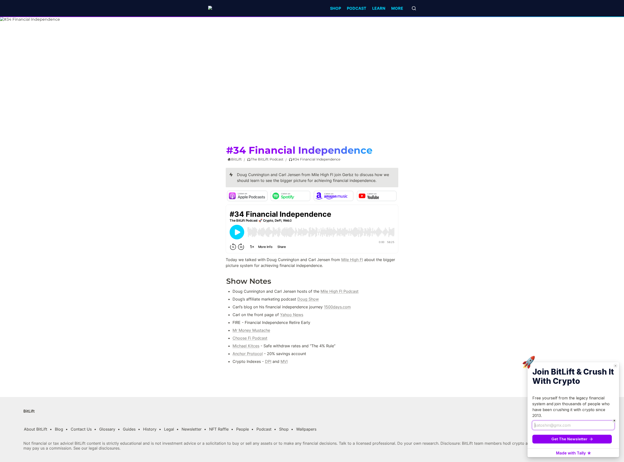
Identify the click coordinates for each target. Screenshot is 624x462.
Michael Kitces (246, 345)
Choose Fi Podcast (250, 338)
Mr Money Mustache (251, 330)
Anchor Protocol (248, 353)
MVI (284, 361)
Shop (335, 8)
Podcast (356, 8)
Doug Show (308, 299)
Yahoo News (291, 314)
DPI (268, 361)
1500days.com (337, 306)
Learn (378, 8)
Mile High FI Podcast (340, 291)
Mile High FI (352, 259)
